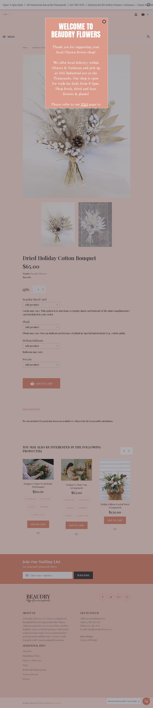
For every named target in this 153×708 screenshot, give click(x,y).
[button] (104, 21)
